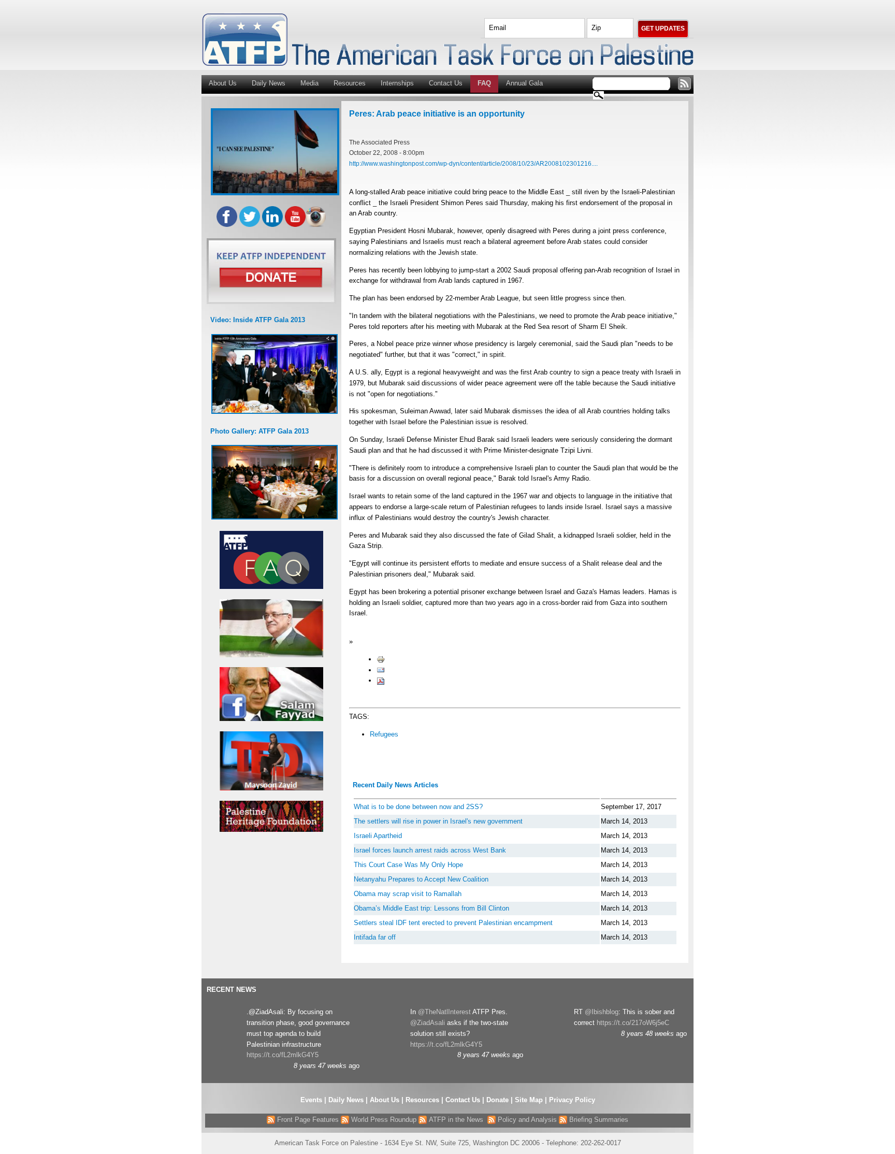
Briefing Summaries (597, 1119)
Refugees (384, 734)
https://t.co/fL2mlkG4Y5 (283, 1055)
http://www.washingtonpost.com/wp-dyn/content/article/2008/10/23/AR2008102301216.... (473, 163)
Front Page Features (307, 1119)
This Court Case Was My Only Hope (408, 865)
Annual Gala (524, 83)
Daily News (268, 83)
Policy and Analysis (526, 1119)
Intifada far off (375, 937)
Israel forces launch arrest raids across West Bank (430, 850)
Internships (397, 83)
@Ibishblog (601, 1012)
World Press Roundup (382, 1119)
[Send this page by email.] (381, 670)
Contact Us (446, 83)
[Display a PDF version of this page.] (381, 680)
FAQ (484, 83)
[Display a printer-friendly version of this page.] (381, 659)
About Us (223, 83)
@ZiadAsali (427, 1023)
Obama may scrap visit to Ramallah (407, 894)
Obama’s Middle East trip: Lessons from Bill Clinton (431, 908)
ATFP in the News (456, 1119)
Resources (350, 83)
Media (309, 83)
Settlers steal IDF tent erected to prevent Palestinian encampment (453, 923)
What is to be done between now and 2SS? (418, 807)
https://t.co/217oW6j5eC (633, 1023)
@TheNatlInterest (444, 1012)
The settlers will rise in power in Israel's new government (438, 821)
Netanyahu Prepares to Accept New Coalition (421, 879)
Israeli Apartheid (378, 836)
